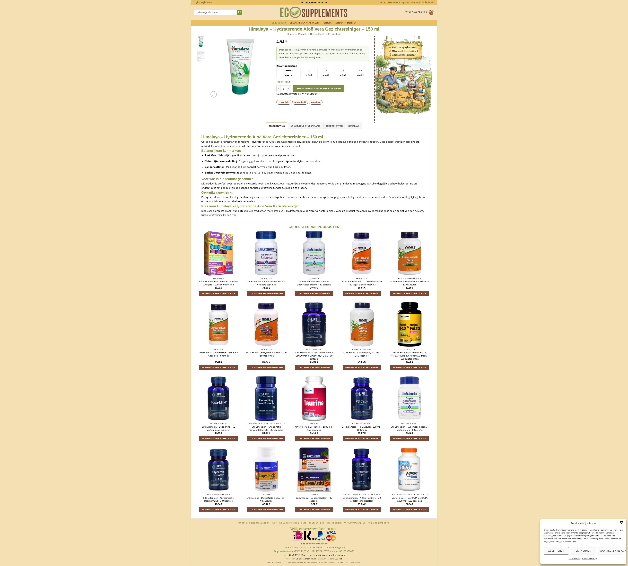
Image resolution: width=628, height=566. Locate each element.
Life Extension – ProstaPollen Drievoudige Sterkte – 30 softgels (314, 283)
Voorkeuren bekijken (611, 550)
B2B (322, 523)
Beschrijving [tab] (277, 126)
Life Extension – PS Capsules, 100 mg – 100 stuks (362, 428)
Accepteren (556, 550)
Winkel (302, 34)
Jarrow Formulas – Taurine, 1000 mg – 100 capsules (314, 428)
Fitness (327, 22)
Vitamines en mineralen (304, 22)
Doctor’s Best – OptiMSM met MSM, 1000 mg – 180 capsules (410, 499)
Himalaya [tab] (353, 126)
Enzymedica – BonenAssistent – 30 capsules (314, 499)
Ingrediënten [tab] (334, 126)
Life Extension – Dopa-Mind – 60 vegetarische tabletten (218, 428)
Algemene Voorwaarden (285, 523)
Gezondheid (279, 22)
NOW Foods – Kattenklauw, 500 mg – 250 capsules (362, 354)
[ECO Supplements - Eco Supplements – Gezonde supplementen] (314, 12)
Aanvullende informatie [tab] (305, 126)
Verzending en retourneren (253, 523)
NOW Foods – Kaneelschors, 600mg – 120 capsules (409, 283)
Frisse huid (334, 34)
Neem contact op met (398, 2)
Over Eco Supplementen (422, 2)
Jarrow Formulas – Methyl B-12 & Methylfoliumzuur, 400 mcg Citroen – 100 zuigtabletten (409, 355)
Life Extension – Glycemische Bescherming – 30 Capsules (218, 499)
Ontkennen (583, 550)
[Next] (266, 67)
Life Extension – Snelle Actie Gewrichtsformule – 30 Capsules (266, 428)
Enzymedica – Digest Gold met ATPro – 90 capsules (266, 499)
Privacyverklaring (589, 558)
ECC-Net (338, 559)
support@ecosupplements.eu (329, 555)
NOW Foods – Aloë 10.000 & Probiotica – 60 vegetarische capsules (362, 283)
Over (303, 523)
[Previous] (215, 67)
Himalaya (316, 102)
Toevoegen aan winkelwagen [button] (218, 293)
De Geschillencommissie (306, 559)
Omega (339, 22)
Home (290, 34)
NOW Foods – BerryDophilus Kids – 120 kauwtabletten (266, 354)
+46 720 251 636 (296, 555)
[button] (621, 523)
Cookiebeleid (574, 558)
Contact (313, 523)
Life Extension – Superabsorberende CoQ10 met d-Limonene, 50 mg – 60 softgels (314, 355)
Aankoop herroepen (379, 523)
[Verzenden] (239, 12)
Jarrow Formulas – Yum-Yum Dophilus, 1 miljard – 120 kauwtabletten (218, 283)
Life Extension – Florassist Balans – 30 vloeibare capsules (266, 283)
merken (382, 2)
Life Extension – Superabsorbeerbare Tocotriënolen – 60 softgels (410, 428)
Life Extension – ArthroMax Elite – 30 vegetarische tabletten (362, 499)
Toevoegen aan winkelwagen (319, 88)
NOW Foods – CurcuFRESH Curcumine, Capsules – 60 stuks (218, 354)
